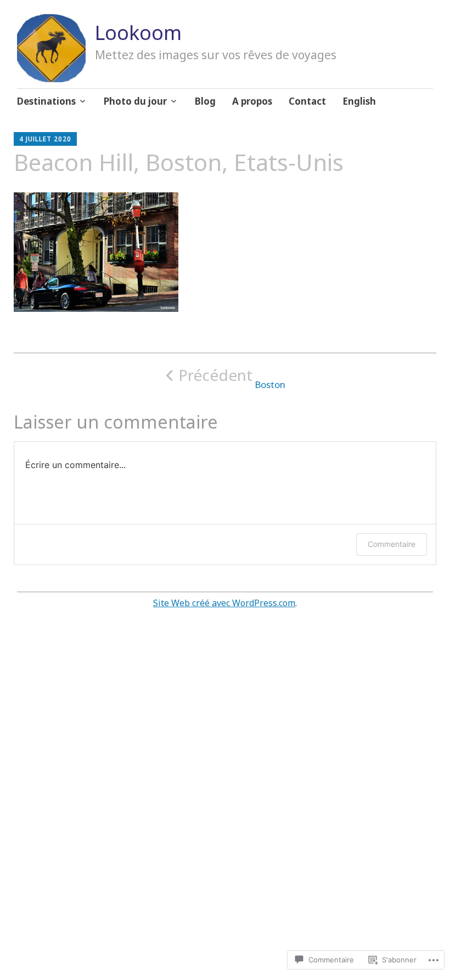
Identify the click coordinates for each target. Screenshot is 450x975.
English (359, 101)
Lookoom (138, 32)
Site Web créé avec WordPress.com (224, 603)
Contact (307, 101)
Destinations (46, 101)
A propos (252, 101)
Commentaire (391, 544)
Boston (231, 378)
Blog (205, 101)
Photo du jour (135, 101)
